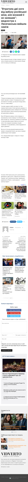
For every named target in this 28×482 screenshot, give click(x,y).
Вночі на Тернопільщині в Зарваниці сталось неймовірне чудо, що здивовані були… (13, 375)
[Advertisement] (14, 79)
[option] (14, 423)
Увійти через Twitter (15, 316)
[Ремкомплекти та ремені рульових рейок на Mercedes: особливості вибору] (20, 280)
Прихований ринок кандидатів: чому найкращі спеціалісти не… (14, 427)
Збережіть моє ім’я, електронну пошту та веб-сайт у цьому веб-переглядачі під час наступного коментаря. (13, 345)
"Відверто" (14, 461)
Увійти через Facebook (15, 310)
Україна (3, 30)
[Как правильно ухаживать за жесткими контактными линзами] (4, 440)
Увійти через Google (15, 313)
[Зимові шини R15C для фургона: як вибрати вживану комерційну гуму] (20, 262)
